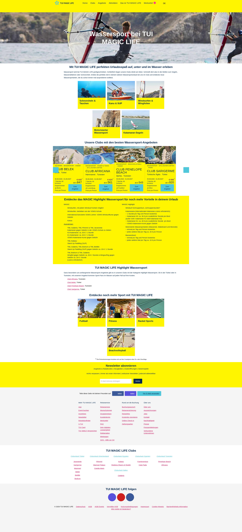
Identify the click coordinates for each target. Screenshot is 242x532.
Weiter (137, 381)
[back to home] (64, 2)
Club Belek (71, 282)
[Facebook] (130, 497)
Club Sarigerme (73, 289)
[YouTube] (121, 497)
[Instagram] (112, 497)
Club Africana (72, 279)
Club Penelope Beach (75, 286)
